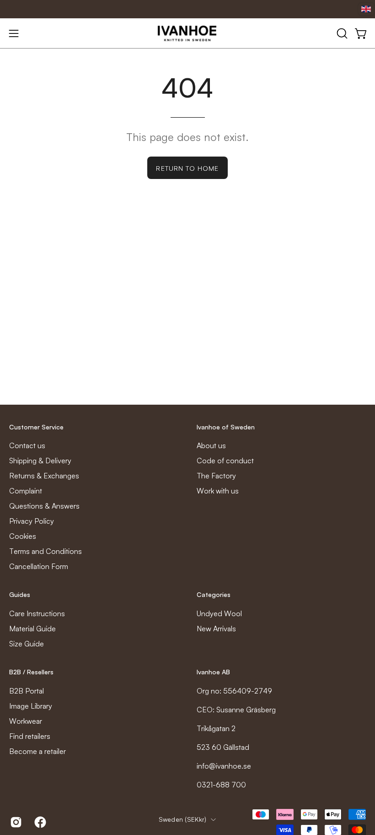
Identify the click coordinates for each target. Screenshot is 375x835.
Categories (213, 594)
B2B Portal (26, 690)
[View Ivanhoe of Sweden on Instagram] (15, 822)
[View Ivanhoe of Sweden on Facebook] (39, 822)
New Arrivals (216, 628)
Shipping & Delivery (40, 460)
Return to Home (187, 168)
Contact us (27, 445)
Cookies (22, 536)
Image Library (30, 705)
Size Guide (26, 643)
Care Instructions (37, 613)
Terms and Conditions (45, 551)
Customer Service (36, 427)
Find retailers (29, 736)
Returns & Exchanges (44, 475)
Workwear (25, 721)
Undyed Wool (219, 613)
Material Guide (32, 628)
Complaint (25, 490)
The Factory (216, 475)
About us (211, 445)
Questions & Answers (44, 505)
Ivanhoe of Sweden (226, 427)
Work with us (218, 490)
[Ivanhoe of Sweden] (187, 33)
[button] (341, 33)
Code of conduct (225, 460)
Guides (19, 594)
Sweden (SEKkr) (183, 819)
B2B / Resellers (31, 672)
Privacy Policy (31, 521)
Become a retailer (37, 751)
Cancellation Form (38, 566)
